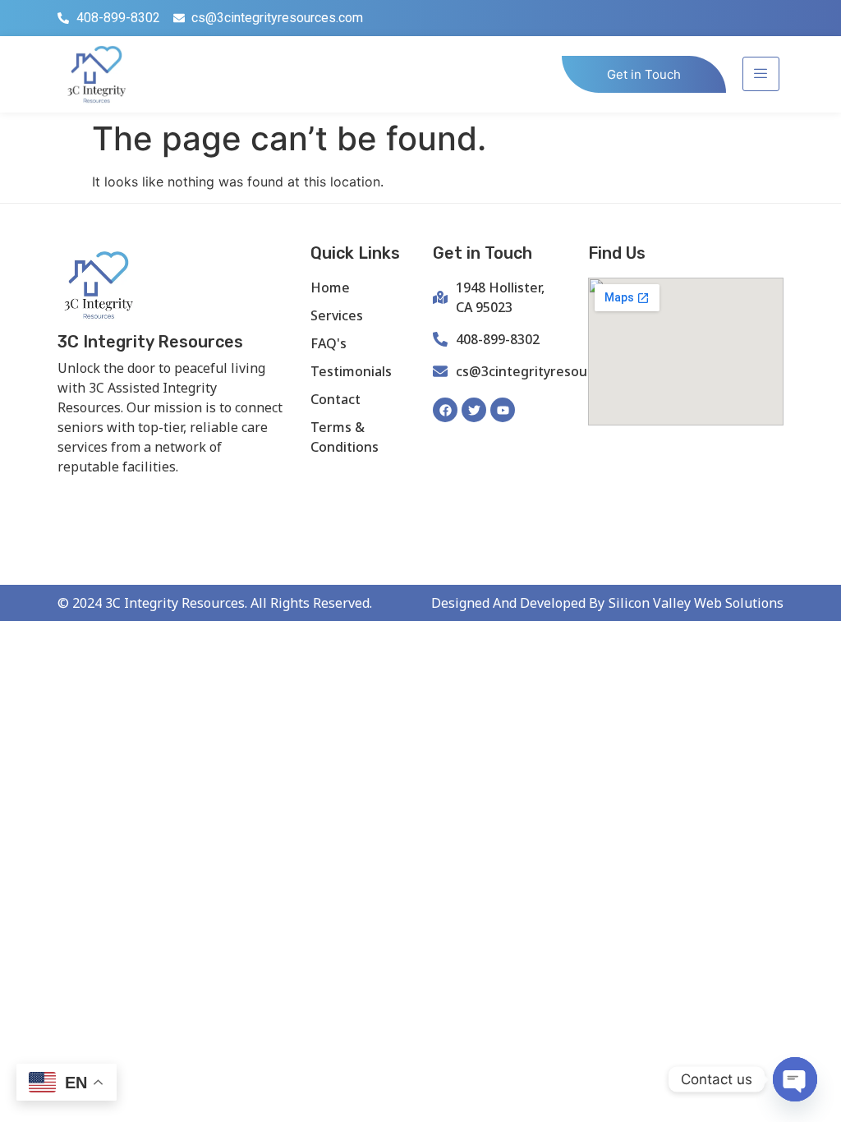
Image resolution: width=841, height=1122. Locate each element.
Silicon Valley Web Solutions (696, 603)
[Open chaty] (795, 1079)
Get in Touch (644, 74)
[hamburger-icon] (760, 74)
